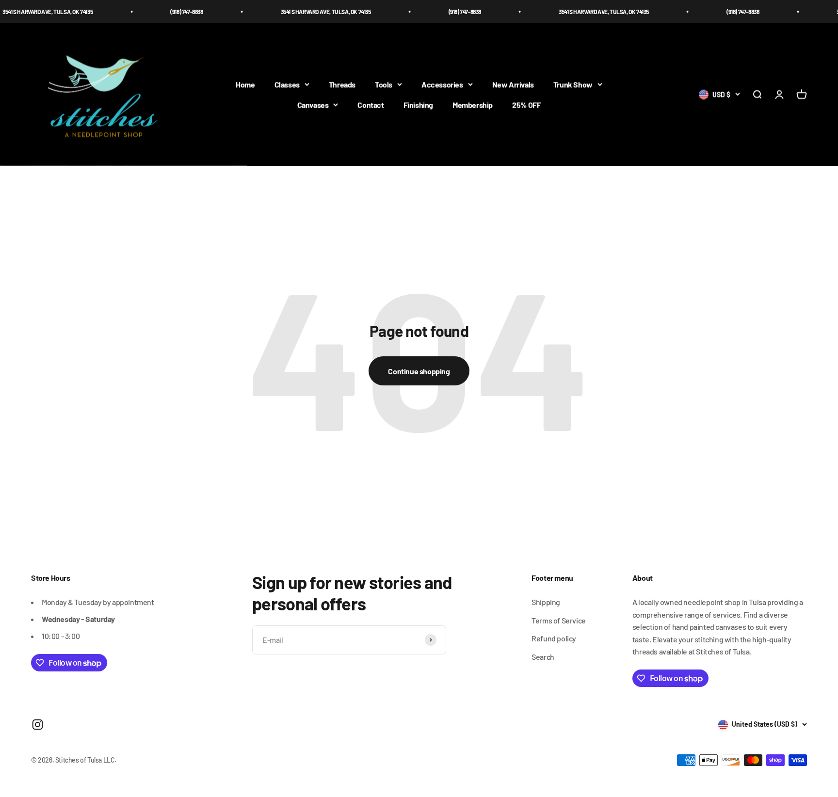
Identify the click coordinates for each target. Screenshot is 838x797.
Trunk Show (573, 84)
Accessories (442, 84)
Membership (472, 104)
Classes (287, 84)
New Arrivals (513, 84)
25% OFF (526, 104)
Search (543, 656)
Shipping (546, 601)
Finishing (418, 104)
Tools (383, 84)
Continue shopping (419, 371)
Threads (342, 84)
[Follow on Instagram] (37, 724)
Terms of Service (559, 620)
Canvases (313, 104)
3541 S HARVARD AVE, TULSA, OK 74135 (309, 11)
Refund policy (554, 638)
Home (245, 84)
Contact (370, 104)
